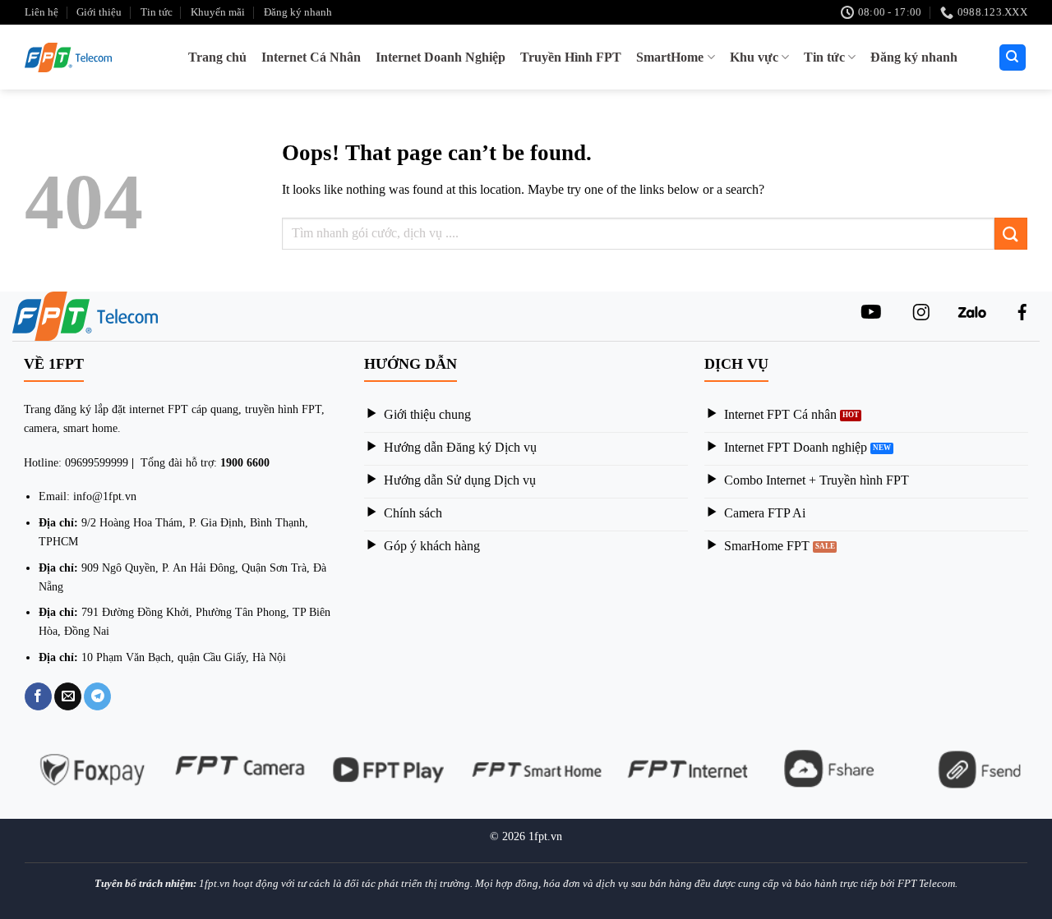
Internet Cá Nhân (311, 57)
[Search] (1013, 57)
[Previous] (15, 779)
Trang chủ (217, 57)
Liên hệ (41, 12)
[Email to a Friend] (67, 696)
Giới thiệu (99, 12)
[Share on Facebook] (38, 696)
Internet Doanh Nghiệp (440, 57)
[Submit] (1010, 234)
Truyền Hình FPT (570, 57)
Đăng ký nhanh (298, 12)
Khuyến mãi (218, 12)
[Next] (1037, 779)
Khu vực (754, 57)
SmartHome (670, 57)
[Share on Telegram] (97, 696)
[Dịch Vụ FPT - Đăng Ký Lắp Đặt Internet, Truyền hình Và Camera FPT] (74, 57)
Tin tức (157, 12)
